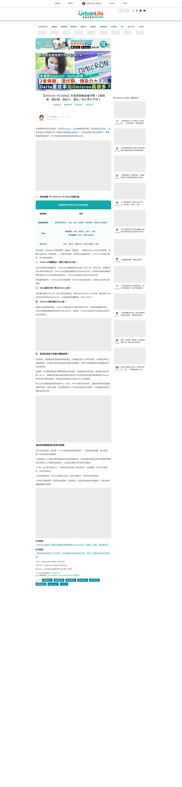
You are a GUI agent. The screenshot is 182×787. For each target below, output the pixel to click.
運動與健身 (103, 26)
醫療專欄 (64, 26)
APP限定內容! (43, 26)
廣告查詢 (111, 3)
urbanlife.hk (55, 573)
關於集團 (57, 3)
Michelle (53, 117)
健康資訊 (54, 26)
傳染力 (42, 132)
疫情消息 (89, 105)
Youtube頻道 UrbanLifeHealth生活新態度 (63, 575)
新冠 (50, 128)
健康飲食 (93, 26)
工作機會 (124, 3)
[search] (133, 11)
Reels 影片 (131, 26)
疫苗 (72, 132)
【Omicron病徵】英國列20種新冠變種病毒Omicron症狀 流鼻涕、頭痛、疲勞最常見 (72, 545)
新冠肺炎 (114, 26)
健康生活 (83, 26)
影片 (122, 26)
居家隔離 (87, 132)
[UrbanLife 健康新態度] (91, 14)
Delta (75, 128)
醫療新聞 (68, 105)
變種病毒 (41, 584)
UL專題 (141, 26)
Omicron (67, 128)
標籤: (38, 580)
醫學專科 (74, 26)
